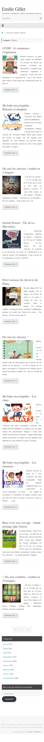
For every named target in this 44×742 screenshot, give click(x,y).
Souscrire (9, 699)
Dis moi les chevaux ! (15, 337)
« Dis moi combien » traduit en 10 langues (21, 579)
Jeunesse (6, 665)
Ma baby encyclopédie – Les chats (19, 398)
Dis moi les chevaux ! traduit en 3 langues (21, 170)
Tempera (30, 732)
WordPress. (38, 732)
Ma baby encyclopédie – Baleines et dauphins (16, 107)
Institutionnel (7, 661)
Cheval (5, 644)
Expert (5, 652)
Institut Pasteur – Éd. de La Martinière (18, 224)
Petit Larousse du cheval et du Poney (20, 282)
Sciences (6, 674)
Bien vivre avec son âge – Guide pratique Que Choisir (21, 524)
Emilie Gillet (13, 9)
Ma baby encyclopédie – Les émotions (19, 464)
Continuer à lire (9, 90)
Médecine (6, 669)
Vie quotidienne (8, 678)
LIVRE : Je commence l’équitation (16, 50)
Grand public (7, 657)
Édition (5, 648)
